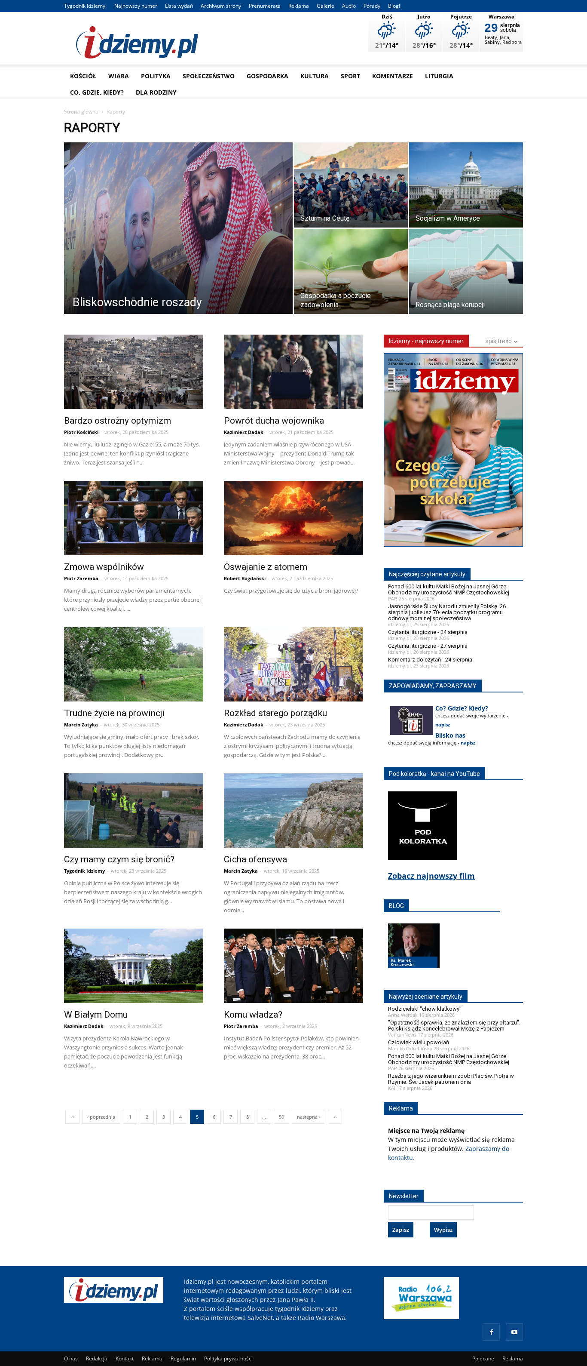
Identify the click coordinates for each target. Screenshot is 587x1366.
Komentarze (392, 76)
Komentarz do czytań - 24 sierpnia (430, 659)
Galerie (325, 5)
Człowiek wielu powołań (418, 1042)
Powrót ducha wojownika (274, 420)
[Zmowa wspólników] (133, 519)
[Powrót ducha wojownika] (293, 373)
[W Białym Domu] (133, 967)
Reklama (298, 5)
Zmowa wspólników (104, 567)
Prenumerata (265, 5)
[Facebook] (491, 1332)
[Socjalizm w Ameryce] (466, 186)
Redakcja (96, 1358)
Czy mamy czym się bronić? (119, 859)
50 (281, 1117)
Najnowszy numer (135, 5)
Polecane (483, 1358)
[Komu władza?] (293, 967)
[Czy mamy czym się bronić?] (133, 811)
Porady (372, 5)
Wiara (118, 76)
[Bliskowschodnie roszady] (178, 230)
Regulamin (183, 1358)
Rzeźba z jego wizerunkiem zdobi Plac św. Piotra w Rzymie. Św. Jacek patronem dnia (451, 1079)
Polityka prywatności (228, 1358)
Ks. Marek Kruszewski (402, 962)
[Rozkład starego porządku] (293, 665)
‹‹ (72, 1117)
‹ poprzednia (101, 1117)
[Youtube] (514, 1332)
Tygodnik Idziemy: (85, 5)
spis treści (500, 341)
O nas (71, 1358)
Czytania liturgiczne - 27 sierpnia (428, 646)
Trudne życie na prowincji (114, 713)
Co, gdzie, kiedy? (97, 92)
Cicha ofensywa (255, 859)
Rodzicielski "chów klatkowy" (425, 1009)
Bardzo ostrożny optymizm (117, 420)
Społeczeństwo (209, 76)
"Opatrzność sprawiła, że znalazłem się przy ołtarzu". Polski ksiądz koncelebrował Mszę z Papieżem (454, 1025)
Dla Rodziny (156, 92)
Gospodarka (267, 76)
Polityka (156, 76)
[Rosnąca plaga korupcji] (466, 273)
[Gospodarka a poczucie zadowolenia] (351, 273)
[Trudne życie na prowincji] (133, 665)
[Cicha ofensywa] (293, 811)
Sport (350, 76)
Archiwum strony (221, 5)
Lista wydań (179, 5)
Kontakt (125, 1358)
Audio (349, 5)
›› (335, 1117)
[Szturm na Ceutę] (351, 186)
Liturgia (439, 76)
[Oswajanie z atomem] (293, 519)
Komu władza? (253, 1014)
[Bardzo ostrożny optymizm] (133, 373)
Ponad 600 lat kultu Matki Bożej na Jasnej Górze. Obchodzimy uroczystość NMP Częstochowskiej (448, 589)
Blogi (394, 5)
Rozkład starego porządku (275, 713)
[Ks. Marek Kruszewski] (414, 954)
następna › (308, 1117)
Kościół (83, 76)
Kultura (314, 76)
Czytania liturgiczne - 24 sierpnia (428, 632)
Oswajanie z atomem (265, 567)
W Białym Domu (96, 1014)
